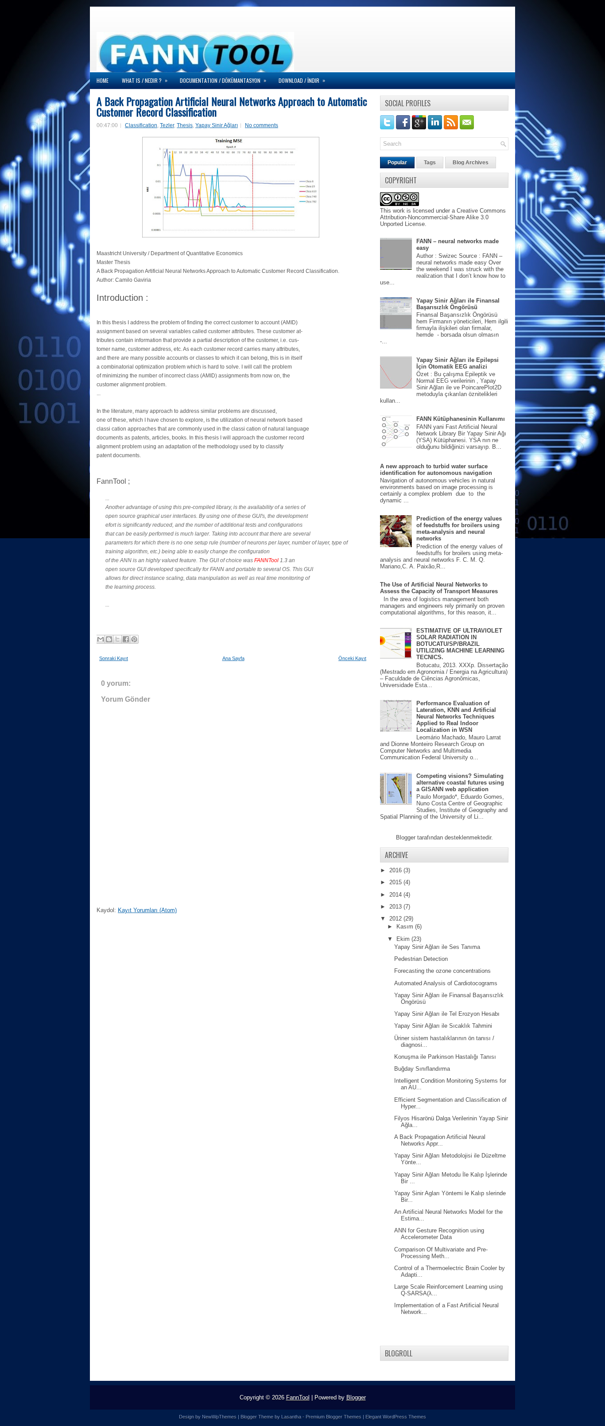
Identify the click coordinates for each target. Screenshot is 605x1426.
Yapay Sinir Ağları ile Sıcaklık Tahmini (443, 1025)
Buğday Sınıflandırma (422, 1068)
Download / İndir (302, 80)
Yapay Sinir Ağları (216, 125)
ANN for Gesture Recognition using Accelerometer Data (439, 1233)
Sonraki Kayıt (113, 658)
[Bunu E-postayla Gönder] (100, 639)
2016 (396, 870)
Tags (430, 162)
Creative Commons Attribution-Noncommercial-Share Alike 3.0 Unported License (443, 217)
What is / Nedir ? (144, 80)
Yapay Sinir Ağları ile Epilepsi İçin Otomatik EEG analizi (457, 363)
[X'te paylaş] (117, 639)
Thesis (185, 125)
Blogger (405, 837)
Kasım (405, 926)
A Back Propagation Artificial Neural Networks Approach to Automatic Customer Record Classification (232, 106)
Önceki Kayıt (352, 658)
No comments (261, 125)
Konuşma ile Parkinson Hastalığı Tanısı (445, 1056)
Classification (141, 125)
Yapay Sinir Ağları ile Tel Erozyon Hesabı (447, 1013)
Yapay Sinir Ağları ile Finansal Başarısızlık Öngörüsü (458, 304)
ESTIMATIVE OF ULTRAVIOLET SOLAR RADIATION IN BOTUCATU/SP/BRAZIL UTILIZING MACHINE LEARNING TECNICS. (460, 644)
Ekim (403, 939)
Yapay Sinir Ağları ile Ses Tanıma (437, 947)
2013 (396, 906)
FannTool (298, 1397)
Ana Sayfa (233, 658)
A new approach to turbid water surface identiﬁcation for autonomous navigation (436, 469)
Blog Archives (471, 162)
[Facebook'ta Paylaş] (125, 639)
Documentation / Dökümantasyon (223, 80)
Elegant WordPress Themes (395, 1416)
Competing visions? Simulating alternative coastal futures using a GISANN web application (460, 783)
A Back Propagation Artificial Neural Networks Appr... (439, 1140)
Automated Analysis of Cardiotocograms (445, 983)
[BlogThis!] (109, 639)
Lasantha (291, 1416)
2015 (396, 882)
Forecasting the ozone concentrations (442, 971)
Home (103, 80)
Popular (397, 162)
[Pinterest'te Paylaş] (134, 639)
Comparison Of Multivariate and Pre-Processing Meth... (441, 1252)
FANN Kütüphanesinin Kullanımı (460, 419)
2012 (396, 918)
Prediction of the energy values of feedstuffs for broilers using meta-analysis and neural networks (459, 528)
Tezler (167, 125)
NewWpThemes (219, 1416)
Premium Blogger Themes (333, 1416)
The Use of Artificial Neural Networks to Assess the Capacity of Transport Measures (439, 587)
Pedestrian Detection (421, 959)
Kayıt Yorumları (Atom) (147, 910)
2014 (396, 894)
